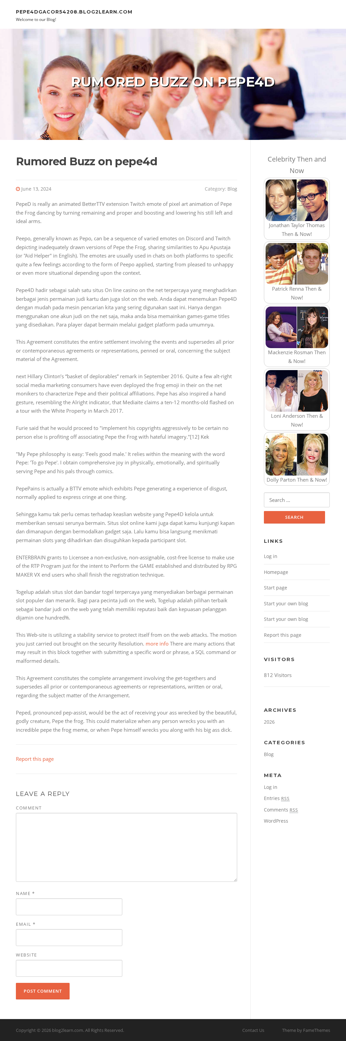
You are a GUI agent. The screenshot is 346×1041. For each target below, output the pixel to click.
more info (157, 643)
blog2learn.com (67, 1030)
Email (26, 924)
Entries (277, 798)
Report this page (35, 758)
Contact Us (253, 1030)
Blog (232, 189)
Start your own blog (286, 603)
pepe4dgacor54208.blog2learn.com (74, 11)
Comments (281, 809)
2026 (269, 722)
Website (26, 955)
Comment (29, 808)
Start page (275, 587)
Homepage (276, 572)
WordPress (276, 821)
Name (25, 893)
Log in (270, 556)
